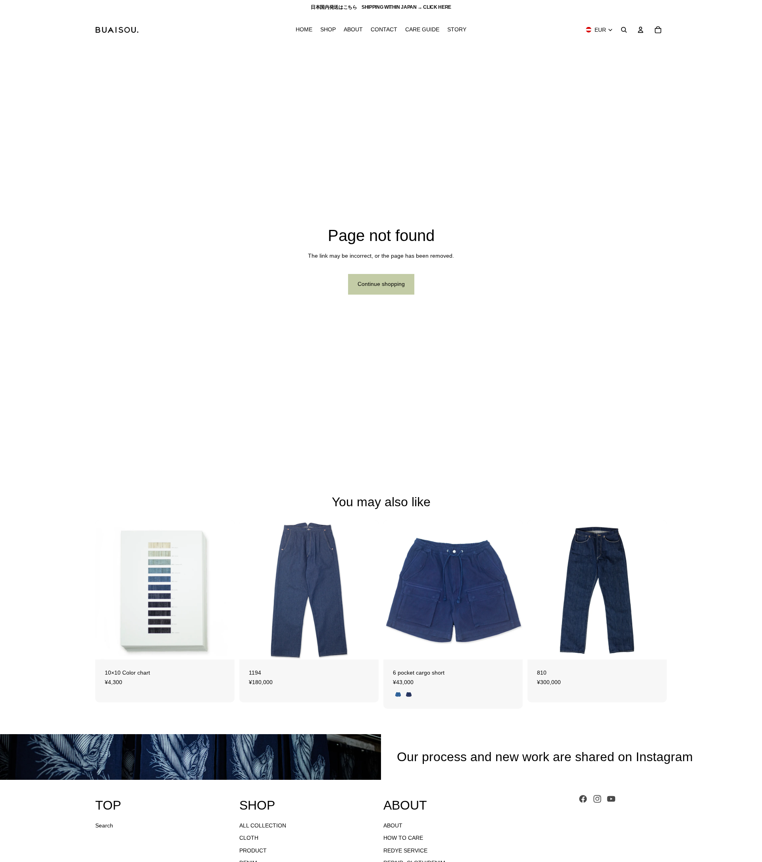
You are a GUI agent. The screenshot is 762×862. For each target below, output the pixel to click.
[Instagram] (597, 799)
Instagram (664, 757)
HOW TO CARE (403, 838)
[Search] (624, 30)
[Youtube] (611, 799)
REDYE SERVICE (405, 850)
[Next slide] (223, 590)
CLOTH (248, 838)
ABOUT (392, 825)
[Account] (640, 30)
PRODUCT (253, 850)
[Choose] (222, 647)
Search (104, 825)
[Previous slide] (107, 590)
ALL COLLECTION (262, 825)
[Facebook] (583, 799)
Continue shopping (381, 284)
